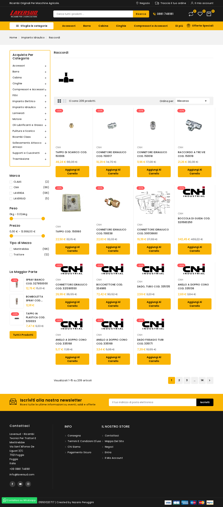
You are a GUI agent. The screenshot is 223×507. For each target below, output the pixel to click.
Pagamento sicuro (79, 452)
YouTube (20, 484)
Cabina (103, 26)
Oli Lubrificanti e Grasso (28, 125)
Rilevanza (192, 101)
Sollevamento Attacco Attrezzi (27, 145)
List (64, 101)
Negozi (108, 447)
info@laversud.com (22, 474)
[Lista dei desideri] (200, 14)
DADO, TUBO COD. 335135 (153, 286)
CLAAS (31, 181)
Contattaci (20, 426)
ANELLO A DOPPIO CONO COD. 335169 (111, 341)
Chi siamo (74, 447)
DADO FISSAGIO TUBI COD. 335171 (150, 341)
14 (202, 380)
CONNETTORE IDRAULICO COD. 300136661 (153, 231)
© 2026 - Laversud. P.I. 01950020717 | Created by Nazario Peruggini (52, 502)
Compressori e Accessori (151, 26)
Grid (59, 101)
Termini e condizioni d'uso (84, 441)
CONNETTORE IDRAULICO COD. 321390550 (71, 286)
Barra (87, 26)
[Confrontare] (191, 14)
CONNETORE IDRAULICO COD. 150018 (152, 154)
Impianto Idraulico (24, 107)
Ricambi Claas (22, 137)
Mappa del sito (114, 441)
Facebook (12, 484)
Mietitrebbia (31, 249)
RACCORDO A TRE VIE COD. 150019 (191, 154)
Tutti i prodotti (23, 335)
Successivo (209, 380)
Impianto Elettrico (24, 101)
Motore (17, 119)
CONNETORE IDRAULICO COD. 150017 (111, 154)
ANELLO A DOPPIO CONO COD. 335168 (71, 341)
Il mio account (113, 458)
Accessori (69, 26)
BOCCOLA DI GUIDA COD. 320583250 (194, 220)
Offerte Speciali (202, 25)
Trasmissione (21, 159)
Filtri (15, 95)
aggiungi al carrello (72, 171)
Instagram (28, 484)
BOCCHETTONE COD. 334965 (109, 286)
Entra (107, 452)
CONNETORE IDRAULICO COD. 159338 (111, 231)
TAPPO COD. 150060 (68, 231)
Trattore (31, 254)
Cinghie (121, 26)
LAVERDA (31, 193)
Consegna (74, 435)
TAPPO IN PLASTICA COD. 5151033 (35, 317)
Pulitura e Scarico (24, 131)
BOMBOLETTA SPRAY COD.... (34, 298)
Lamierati (19, 113)
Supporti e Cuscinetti (26, 153)
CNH (31, 187)
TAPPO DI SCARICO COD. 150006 (71, 154)
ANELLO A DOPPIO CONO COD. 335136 (193, 286)
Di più (179, 26)
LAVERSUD (31, 198)
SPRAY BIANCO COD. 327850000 (37, 281)
